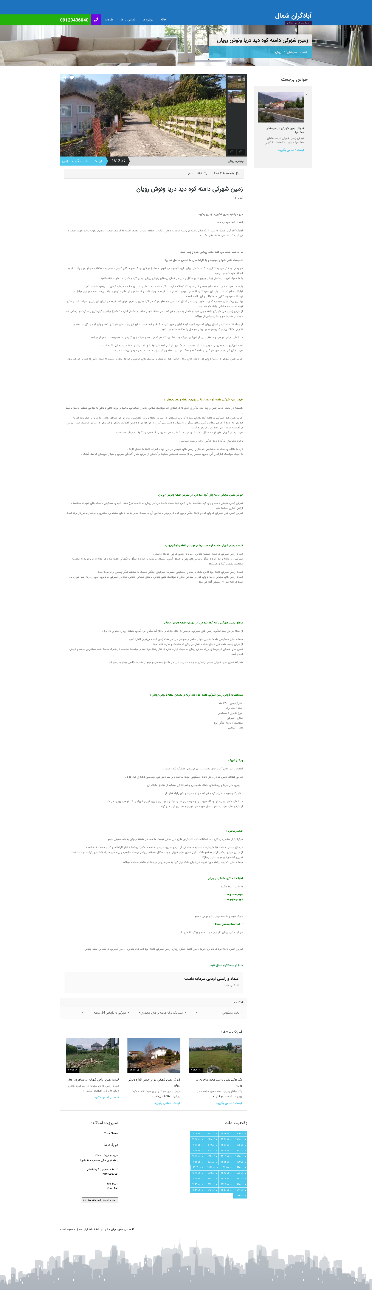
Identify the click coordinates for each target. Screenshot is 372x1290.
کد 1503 (196, 1133)
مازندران (292, 52)
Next (222, 115)
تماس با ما (128, 19)
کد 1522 (210, 1162)
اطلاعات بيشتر (223, 1096)
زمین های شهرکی (224, 662)
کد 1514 (210, 1150)
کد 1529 (225, 1173)
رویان (278, 52)
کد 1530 (210, 1173)
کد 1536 (239, 1184)
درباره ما (148, 19)
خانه (163, 19)
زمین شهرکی (117, 949)
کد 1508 (239, 1145)
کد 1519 (196, 1156)
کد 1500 (239, 1133)
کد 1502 (210, 1133)
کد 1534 (210, 1178)
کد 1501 (225, 1133)
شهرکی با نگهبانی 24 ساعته (110, 1012)
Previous (64, 115)
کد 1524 (239, 1167)
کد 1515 (196, 1150)
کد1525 (225, 1167)
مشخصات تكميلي (275, 142)
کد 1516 (239, 1156)
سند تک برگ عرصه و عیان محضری (161, 1012)
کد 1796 (239, 1195)
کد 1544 (196, 1190)
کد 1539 (210, 1184)
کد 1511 (196, 1145)
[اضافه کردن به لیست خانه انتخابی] (72, 79)
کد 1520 (239, 1162)
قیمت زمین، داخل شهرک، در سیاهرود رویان (93, 1079)
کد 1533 (225, 1178)
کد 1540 (196, 1184)
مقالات (109, 19)
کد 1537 (225, 1184)
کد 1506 (210, 1139)
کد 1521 (225, 1162)
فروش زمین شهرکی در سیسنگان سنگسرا (285, 130)
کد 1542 (225, 1190)
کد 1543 (210, 1190)
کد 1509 (225, 1145)
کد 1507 (196, 1139)
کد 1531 (196, 1173)
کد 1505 (225, 1139)
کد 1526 (211, 1167)
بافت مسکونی (231, 1012)
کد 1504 (239, 1139)
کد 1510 (210, 1145)
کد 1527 (197, 1167)
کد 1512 (239, 1150)
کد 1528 (239, 1173)
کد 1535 (196, 1178)
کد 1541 (239, 1190)
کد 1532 (239, 1178)
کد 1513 (225, 1150)
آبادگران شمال (293, 16)
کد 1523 (196, 1162)
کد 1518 (210, 1156)
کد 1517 (225, 1156)
